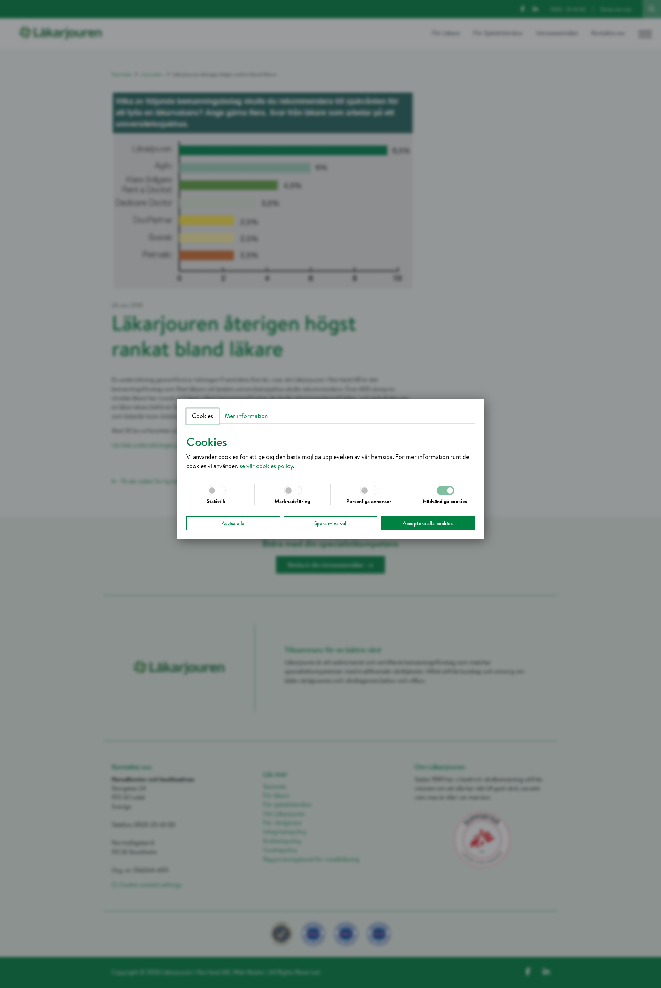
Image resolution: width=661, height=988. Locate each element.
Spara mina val (330, 523)
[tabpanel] (330, 452)
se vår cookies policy (266, 466)
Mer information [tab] (246, 415)
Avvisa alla (233, 523)
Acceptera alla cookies (428, 523)
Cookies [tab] (202, 415)
